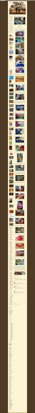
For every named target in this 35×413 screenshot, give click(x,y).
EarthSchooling (11, 258)
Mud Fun (10, 229)
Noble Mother (11, 248)
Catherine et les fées (11, 251)
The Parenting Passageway (11, 242)
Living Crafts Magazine (10, 378)
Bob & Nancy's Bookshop (11, 310)
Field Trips (10, 364)
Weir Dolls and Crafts (10, 314)
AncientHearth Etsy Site (10, 348)
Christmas (10, 357)
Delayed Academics (10, 359)
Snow (9, 394)
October (10, 319)
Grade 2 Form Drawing (10, 369)
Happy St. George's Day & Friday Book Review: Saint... (11, 328)
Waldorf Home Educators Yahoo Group (11, 406)
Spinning (9, 395)
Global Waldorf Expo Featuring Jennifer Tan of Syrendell (11, 231)
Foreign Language (10, 365)
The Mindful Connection (10, 403)
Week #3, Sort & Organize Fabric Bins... (11, 233)
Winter (9, 408)
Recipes (9, 388)
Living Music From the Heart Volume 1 (11, 266)
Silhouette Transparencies (10, 393)
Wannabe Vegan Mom (11, 304)
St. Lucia (9, 398)
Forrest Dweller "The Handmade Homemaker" (11, 281)
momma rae (16, 291)
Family (9, 362)
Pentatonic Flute (10, 386)
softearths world (11, 275)
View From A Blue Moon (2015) (11, 254)
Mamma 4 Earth (10, 307)
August (10, 320)
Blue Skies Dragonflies (11, 232)
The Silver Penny (10, 313)
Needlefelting (10, 383)
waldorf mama (11, 286)
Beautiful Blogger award (10, 350)
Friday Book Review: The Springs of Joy (11, 323)
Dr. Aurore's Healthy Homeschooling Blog (11, 268)
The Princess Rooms (11, 289)
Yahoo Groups (10, 409)
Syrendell (10, 230)
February (10, 341)
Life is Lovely (11, 292)
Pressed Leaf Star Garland (11, 278)
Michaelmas (10, 381)
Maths (9, 380)
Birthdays (9, 351)
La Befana (10, 377)
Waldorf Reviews (11, 247)
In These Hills (10, 374)
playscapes (10, 387)
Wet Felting (10, 407)
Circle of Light (10, 358)
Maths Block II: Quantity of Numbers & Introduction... (11, 335)
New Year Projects (11, 262)
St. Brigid (9, 396)
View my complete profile (12, 36)
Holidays (9, 373)
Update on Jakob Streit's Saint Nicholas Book (11, 324)
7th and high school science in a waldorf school (11, 257)
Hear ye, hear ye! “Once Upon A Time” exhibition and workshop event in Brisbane (11, 285)
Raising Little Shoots (11, 234)
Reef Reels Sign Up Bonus (11, 247)
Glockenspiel (10, 367)
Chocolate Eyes (10, 356)
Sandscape (10, 390)
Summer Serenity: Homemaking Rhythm (11, 243)
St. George (10, 397)
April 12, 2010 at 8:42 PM (18, 282)
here (20, 74)
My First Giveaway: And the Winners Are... (11, 333)
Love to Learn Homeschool (11, 237)
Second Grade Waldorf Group (11, 392)
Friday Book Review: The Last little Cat (11, 337)
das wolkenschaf (11, 253)
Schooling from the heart (11, 263)
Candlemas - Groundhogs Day (11, 238)
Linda (15, 286)
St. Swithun (10, 399)
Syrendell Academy (10, 402)
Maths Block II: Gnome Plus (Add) (11, 326)
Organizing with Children (11, 329)
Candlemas (10, 353)
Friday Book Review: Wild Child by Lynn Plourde (11, 332)
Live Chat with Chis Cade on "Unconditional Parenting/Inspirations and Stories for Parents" (11, 259)
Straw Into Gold (11, 244)
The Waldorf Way (11, 255)
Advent (9, 346)
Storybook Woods (11, 299)
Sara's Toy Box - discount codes (11, 312)
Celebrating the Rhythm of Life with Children (11, 227)
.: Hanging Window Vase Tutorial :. (11, 288)
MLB (9, 382)
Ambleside (10, 347)
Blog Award (10, 352)
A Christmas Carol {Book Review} (11, 298)
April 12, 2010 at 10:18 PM (18, 286)
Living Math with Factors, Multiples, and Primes (11, 301)
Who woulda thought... (11, 270)
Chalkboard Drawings (10, 355)
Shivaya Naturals (11, 279)
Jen (15, 282)
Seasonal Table (10, 391)
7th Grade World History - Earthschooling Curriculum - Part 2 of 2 (11, 252)
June (10, 321)
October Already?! (11, 250)
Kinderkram (10, 376)
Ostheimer (10, 385)
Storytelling (10, 400)
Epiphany (10, 361)
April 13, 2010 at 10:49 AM (19, 291)
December (10, 318)
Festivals (9, 363)
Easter (9, 360)
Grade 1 (9, 368)
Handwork (10, 372)
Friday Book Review (10, 366)
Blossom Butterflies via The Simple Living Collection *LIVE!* (11, 274)
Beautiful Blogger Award (11, 336)
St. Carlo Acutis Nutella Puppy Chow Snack (11, 296)
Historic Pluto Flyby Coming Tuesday (11, 303)
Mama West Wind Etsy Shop (11, 379)
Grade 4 (9, 370)
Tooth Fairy (10, 405)
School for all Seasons (11, 239)
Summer (9, 401)
